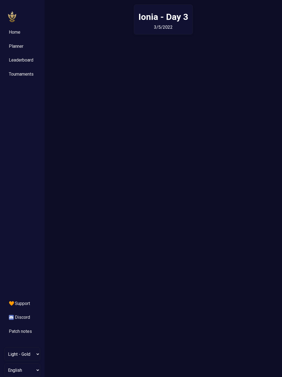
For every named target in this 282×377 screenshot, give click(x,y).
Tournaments (21, 74)
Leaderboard (21, 60)
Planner (16, 46)
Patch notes (20, 331)
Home (14, 32)
